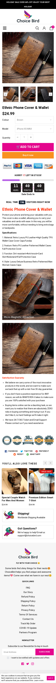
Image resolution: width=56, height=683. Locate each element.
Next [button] (50, 94)
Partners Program (28, 632)
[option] (28, 57)
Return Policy (28, 605)
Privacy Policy (28, 610)
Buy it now (28, 155)
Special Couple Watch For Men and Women (13, 499)
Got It (50, 678)
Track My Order (28, 623)
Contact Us (28, 619)
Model (5, 128)
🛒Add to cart (28, 147)
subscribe (44, 652)
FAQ (28, 587)
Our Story (28, 592)
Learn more (38, 680)
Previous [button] (5, 94)
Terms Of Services (28, 614)
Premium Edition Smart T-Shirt (41, 499)
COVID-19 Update (28, 628)
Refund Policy (28, 596)
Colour (5, 120)
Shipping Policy (28, 601)
